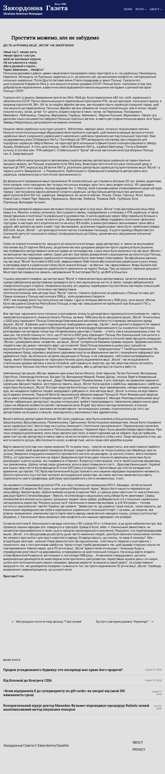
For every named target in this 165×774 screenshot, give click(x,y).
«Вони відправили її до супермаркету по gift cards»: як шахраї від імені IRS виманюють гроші (64, 693)
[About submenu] (161, 9)
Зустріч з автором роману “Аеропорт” (122, 621)
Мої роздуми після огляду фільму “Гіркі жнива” (49, 621)
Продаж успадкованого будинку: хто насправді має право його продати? (63, 670)
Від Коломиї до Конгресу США (27, 680)
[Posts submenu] (145, 9)
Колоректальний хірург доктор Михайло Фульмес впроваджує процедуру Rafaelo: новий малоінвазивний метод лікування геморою (76, 707)
